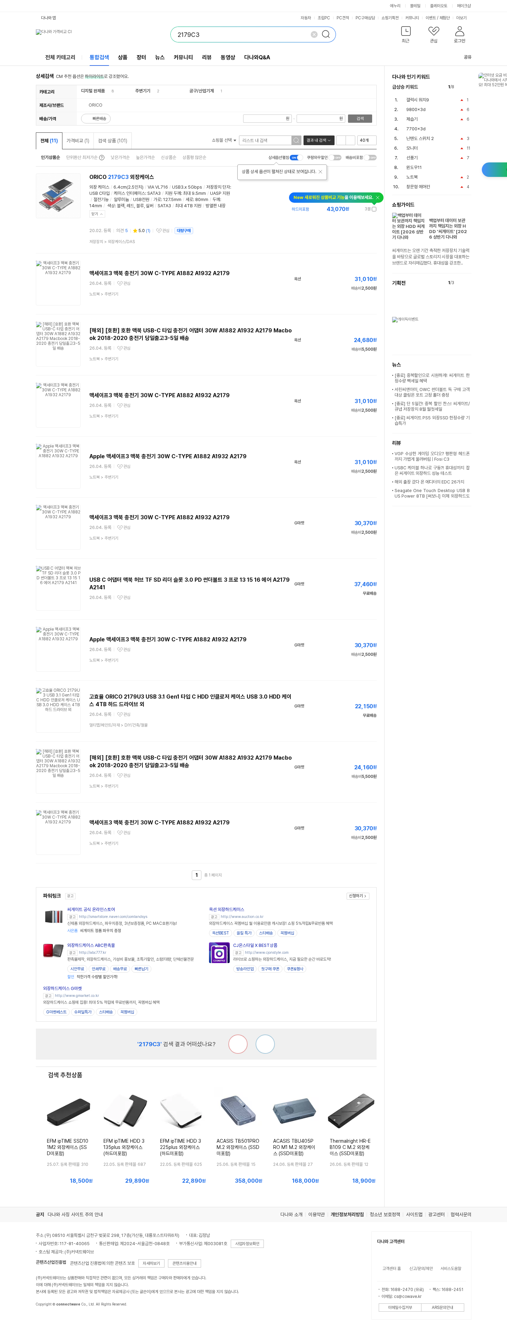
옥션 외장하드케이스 (226, 909)
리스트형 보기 (341, 140)
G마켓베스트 (56, 1012)
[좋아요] (265, 1044)
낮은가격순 (120, 157)
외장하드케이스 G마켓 (62, 988)
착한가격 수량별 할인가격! (92, 976)
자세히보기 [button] (151, 1263)
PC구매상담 (365, 18)
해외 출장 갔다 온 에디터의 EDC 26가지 (429, 481)
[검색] (328, 34)
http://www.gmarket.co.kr (77, 995)
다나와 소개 (291, 1214)
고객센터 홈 (391, 1268)
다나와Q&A (257, 57)
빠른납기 (141, 969)
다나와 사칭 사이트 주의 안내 (75, 1214)
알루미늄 (121, 199)
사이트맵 (414, 1214)
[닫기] (320, 171)
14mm (95, 205)
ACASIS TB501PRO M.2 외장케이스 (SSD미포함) (238, 1147)
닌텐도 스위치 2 (420, 138)
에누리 (395, 5)
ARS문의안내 (442, 1307)
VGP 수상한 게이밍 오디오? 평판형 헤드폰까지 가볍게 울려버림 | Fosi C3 (432, 456)
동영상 (228, 57)
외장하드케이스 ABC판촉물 (91, 945)
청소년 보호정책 (385, 1214)
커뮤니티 (412, 18)
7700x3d (416, 128)
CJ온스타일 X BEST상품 (255, 945)
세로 (189, 199)
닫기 (94, 214)
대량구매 (184, 230)
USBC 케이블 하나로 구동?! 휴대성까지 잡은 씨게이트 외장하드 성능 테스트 (432, 470)
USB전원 (141, 199)
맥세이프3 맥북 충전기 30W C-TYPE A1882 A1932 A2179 (159, 273)
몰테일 (415, 5)
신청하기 (356, 895)
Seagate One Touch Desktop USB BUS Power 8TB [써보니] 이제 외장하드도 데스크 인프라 (432, 496)
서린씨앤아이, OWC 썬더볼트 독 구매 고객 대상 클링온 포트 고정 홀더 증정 (432, 392)
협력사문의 (461, 1214)
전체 (49, 140)
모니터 (412, 148)
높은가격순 (145, 157)
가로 (157, 199)
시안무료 (77, 969)
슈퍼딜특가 (82, 1012)
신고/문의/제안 (421, 1268)
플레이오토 (438, 5)
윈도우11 (414, 167)
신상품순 (168, 157)
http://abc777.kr (92, 952)
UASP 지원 (220, 193)
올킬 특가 (244, 933)
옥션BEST (220, 933)
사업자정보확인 (247, 1243)
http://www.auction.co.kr (242, 916)
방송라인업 (245, 969)
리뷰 (207, 57)
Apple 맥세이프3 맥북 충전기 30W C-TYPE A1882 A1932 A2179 (168, 456)
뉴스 (160, 57)
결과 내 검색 (316, 140)
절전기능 (101, 199)
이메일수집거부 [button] (400, 1307)
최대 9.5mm (194, 193)
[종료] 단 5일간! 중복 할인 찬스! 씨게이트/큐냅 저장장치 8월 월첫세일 (432, 406)
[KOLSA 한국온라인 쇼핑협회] (48, 1320)
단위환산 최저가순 (82, 157)
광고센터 (436, 1214)
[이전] (461, 87)
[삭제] (314, 34)
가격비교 (78, 140)
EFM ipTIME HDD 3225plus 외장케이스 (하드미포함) (180, 1147)
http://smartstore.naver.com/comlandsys (113, 916)
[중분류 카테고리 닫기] (108, 91)
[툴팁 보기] (101, 157)
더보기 (462, 18)
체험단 (444, 18)
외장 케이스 (99, 187)
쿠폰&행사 (295, 969)
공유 (467, 57)
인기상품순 (50, 157)
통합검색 (99, 57)
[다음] (468, 87)
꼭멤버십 (287, 933)
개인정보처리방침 (347, 1214)
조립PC (324, 18)
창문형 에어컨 (418, 186)
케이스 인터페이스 (129, 193)
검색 (360, 118)
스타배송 (266, 933)
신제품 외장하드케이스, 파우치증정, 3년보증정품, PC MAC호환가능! (122, 923)
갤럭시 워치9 (417, 99)
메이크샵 (464, 5)
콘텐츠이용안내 (184, 1263)
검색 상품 (112, 140)
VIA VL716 (158, 187)
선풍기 (412, 157)
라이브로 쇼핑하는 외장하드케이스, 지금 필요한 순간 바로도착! (282, 959)
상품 (123, 57)
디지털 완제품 (93, 90)
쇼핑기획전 (390, 18)
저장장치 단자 (218, 187)
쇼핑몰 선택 (222, 140)
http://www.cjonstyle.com (267, 952)
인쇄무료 (99, 969)
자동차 (306, 18)
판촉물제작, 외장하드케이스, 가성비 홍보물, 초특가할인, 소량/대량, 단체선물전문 (130, 959)
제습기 (412, 119)
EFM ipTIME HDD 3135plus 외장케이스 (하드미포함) (124, 1147)
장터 (141, 57)
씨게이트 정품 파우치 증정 (94, 930)
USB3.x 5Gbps (187, 187)
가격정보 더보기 (352, 209)
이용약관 (316, 1214)
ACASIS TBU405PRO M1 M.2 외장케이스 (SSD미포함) (294, 1147)
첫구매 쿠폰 (270, 969)
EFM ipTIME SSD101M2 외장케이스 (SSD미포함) (67, 1147)
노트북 (412, 177)
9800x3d (416, 109)
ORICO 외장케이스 (121, 177)
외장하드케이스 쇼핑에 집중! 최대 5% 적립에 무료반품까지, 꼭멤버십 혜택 (101, 1002)
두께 (216, 199)
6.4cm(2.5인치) (128, 187)
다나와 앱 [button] (48, 18)
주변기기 (142, 90)
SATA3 (154, 193)
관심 (165, 230)
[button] (406, 36)
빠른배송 (99, 118)
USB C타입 (99, 193)
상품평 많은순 (194, 157)
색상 (111, 205)
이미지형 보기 (350, 140)
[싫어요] (238, 1044)
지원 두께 (173, 193)
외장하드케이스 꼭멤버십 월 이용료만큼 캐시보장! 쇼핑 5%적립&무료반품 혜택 (271, 923)
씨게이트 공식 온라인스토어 (91, 909)
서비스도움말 (450, 1268)
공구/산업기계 (201, 90)
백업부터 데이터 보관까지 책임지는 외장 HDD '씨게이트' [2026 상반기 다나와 (448, 229)
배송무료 (120, 969)
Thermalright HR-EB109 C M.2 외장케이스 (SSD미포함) (350, 1147)
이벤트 (431, 18)
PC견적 (343, 18)
